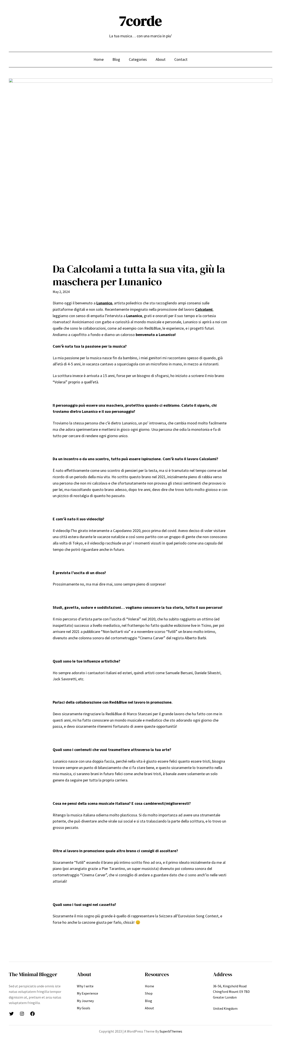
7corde (140, 20)
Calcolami (204, 309)
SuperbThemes (171, 1031)
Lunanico (104, 302)
